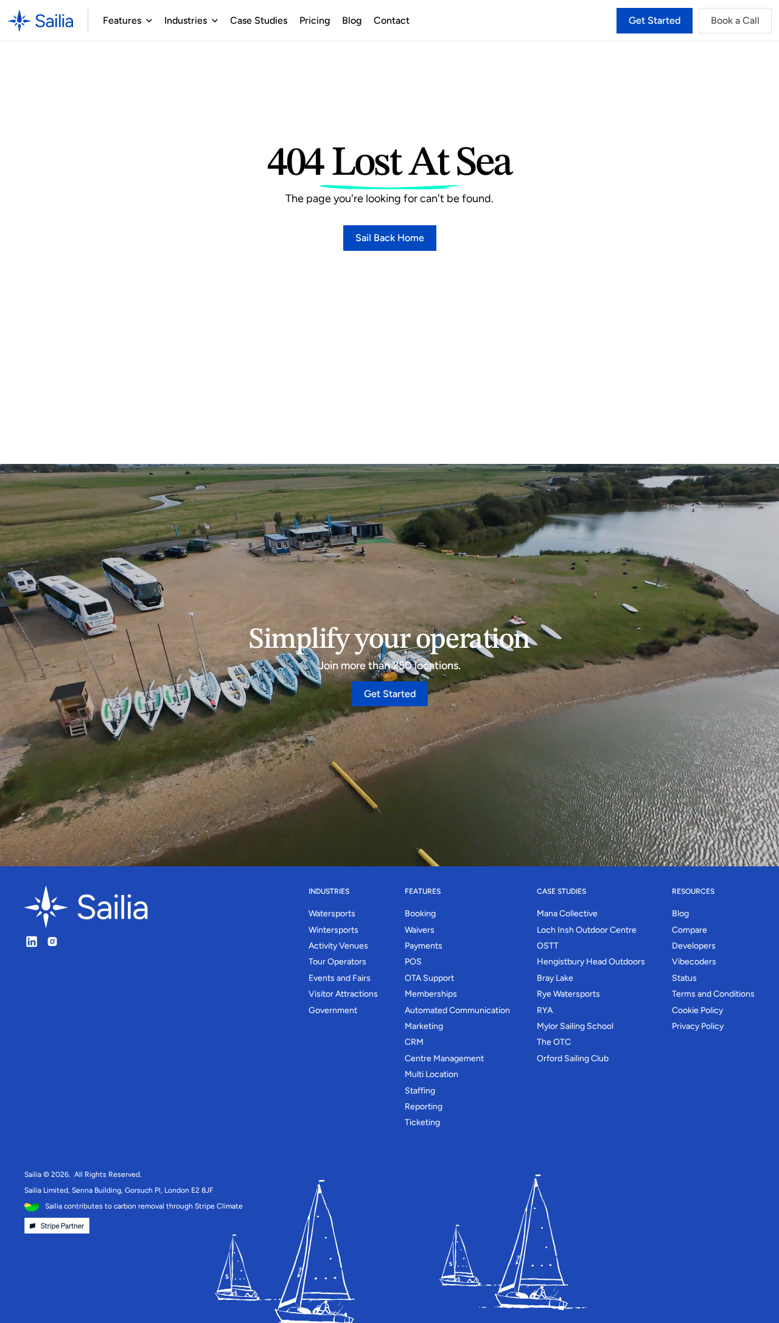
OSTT (548, 946)
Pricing (314, 20)
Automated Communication (457, 1010)
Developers (694, 946)
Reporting (423, 1106)
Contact (392, 20)
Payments (423, 946)
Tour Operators (337, 961)
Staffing (420, 1091)
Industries (185, 20)
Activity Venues (338, 946)
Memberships (431, 994)
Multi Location (431, 1074)
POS (413, 961)
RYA (545, 1010)
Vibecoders (694, 961)
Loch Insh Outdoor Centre (587, 930)
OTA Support (429, 978)
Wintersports (333, 930)
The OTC (554, 1042)
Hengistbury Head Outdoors (591, 961)
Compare (689, 930)
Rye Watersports (568, 994)
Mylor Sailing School (575, 1026)
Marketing (424, 1026)
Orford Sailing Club (573, 1058)
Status (684, 978)
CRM (414, 1042)
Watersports (332, 913)
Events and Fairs (340, 978)
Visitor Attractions (343, 994)
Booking (420, 913)
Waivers (420, 930)
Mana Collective (567, 913)
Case (241, 20)
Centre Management (444, 1058)
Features (122, 20)
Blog (352, 20)
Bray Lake (555, 978)
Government (333, 1010)
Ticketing (422, 1122)
